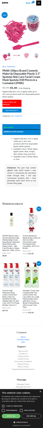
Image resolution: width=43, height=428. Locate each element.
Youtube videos (23, 339)
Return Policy (23, 366)
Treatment (11, 66)
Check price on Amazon (9, 103)
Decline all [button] (31, 416)
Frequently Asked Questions (23, 369)
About (23, 337)
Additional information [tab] (13, 131)
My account (23, 351)
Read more (31, 401)
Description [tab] (9, 127)
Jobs (23, 342)
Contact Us (23, 353)
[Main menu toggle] (38, 2)
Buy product (12, 110)
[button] (21, 422)
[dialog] (21, 408)
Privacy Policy (23, 356)
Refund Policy (23, 364)
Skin (4, 66)
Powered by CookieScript (22, 425)
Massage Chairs (23, 384)
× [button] (40, 392)
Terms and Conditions (23, 361)
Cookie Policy (23, 359)
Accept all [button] (11, 416)
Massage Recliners (23, 387)
